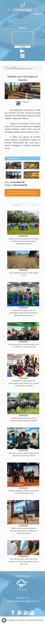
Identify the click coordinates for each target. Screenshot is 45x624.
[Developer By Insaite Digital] (4, 620)
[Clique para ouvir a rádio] (22, 51)
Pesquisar (22, 28)
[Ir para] (22, 91)
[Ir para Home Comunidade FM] (22, 7)
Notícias (14, 67)
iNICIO (6, 67)
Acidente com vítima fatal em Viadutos (20, 68)
